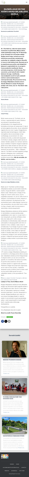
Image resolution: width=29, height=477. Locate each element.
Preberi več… (6, 373)
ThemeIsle (17, 473)
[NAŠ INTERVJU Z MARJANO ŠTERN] (14, 425)
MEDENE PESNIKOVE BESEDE (12, 360)
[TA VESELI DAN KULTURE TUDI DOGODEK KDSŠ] (14, 386)
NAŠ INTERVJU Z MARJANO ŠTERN (13, 436)
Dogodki (12, 464)
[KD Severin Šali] (4, 2)
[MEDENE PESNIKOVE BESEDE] (14, 348)
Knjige (17, 464)
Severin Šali (14, 470)
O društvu (23, 467)
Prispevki (7, 470)
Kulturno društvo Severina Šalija (11, 467)
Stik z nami (21, 470)
